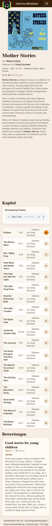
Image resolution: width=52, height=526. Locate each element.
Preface (7, 232)
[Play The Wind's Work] (46, 243)
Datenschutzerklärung (14, 524)
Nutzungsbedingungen (36, 520)
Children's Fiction (31, 68)
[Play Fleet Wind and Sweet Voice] (46, 265)
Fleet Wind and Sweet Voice (8, 265)
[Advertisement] (26, 170)
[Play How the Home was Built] (46, 298)
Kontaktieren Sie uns (13, 520)
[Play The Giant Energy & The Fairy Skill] (46, 355)
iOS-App (44, 524)
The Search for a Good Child (9, 368)
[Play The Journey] (46, 343)
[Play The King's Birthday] (46, 423)
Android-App (32, 524)
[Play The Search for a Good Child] (46, 368)
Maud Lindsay (13, 61)
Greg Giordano (23, 64)
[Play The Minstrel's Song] (46, 390)
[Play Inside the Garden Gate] (46, 332)
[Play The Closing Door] (46, 379)
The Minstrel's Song (8, 390)
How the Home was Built (8, 299)
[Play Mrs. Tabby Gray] (46, 254)
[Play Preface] (46, 232)
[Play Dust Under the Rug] (46, 401)
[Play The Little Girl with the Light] (46, 276)
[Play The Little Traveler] (46, 310)
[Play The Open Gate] (46, 321)
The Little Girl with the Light (9, 277)
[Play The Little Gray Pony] (46, 287)
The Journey (9, 343)
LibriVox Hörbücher (27, 3)
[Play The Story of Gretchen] (46, 412)
